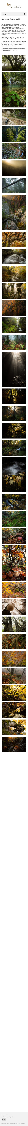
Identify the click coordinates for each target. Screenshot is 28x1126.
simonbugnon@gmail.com (9, 1117)
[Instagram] (5, 1119)
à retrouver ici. (14, 50)
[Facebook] (3, 1119)
